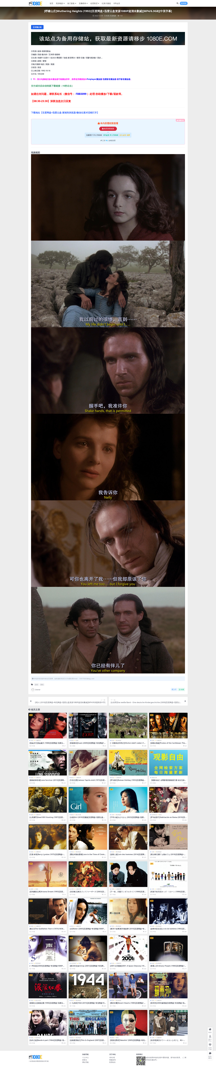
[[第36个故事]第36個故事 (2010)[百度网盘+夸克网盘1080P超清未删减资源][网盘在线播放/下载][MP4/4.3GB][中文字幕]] (128, 911)
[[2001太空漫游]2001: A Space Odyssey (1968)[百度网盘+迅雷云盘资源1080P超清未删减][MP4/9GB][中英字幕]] (128, 948)
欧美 (107, 16)
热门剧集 (71, 3)
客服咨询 (112, 1060)
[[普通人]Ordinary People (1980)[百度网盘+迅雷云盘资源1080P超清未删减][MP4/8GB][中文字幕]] (168, 948)
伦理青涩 (94, 3)
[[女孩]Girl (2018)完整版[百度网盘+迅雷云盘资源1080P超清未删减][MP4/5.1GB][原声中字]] (88, 800)
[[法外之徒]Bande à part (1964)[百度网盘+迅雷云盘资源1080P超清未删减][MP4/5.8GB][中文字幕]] (47, 1023)
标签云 (84, 1060)
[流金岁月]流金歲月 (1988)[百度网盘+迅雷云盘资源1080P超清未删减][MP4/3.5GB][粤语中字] (47, 744)
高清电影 (59, 3)
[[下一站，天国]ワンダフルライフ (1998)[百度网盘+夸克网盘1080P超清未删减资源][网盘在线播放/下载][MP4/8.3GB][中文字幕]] (128, 874)
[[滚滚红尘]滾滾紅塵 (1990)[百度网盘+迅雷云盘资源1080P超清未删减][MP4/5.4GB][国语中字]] (47, 985)
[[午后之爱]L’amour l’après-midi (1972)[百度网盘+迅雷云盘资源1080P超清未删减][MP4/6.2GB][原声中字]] (88, 763)
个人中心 (85, 1057)
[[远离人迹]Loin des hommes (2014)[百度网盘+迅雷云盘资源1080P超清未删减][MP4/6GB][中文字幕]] (128, 837)
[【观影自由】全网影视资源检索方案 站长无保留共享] (168, 763)
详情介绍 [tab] (38, 27)
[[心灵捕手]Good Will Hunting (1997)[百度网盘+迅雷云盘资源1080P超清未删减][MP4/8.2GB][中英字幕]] (47, 800)
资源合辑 (154, 778)
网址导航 (85, 1062)
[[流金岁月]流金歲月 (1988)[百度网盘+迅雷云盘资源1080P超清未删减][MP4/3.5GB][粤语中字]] (47, 725)
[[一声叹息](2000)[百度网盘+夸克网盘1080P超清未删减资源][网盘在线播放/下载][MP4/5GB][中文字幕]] (47, 948)
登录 (184, 3)
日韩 (112, 815)
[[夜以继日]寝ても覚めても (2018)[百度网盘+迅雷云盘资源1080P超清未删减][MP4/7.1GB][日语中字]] (168, 837)
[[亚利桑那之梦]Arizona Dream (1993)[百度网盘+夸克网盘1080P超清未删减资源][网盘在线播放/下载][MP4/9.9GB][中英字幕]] (47, 874)
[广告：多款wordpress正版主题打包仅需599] (108, 39)
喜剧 (36, 889)
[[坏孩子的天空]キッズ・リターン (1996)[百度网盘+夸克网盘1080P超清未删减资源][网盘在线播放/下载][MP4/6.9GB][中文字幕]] (168, 874)
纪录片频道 (106, 3)
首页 (51, 3)
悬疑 (72, 740)
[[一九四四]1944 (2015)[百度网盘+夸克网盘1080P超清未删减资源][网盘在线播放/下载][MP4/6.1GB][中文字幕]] (88, 985)
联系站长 (112, 1062)
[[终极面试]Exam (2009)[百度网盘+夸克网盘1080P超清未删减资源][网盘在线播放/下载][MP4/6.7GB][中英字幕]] (88, 725)
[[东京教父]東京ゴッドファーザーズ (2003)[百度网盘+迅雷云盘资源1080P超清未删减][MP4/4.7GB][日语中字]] (88, 874)
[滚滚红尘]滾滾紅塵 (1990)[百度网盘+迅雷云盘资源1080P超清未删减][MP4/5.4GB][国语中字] (47, 1004)
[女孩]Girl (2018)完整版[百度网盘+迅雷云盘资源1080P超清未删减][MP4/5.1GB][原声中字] (87, 818)
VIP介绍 (112, 1057)
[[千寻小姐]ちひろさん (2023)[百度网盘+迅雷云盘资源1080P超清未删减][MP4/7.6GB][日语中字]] (128, 800)
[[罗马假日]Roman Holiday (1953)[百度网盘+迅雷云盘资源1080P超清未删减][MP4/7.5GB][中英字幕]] (128, 763)
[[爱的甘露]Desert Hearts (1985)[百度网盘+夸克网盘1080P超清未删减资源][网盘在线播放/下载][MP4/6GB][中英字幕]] (128, 985)
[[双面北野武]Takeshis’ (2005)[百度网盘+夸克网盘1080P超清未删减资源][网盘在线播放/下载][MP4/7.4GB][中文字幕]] (128, 1023)
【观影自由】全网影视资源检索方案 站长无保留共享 (168, 781)
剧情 (36, 685)
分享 (174, 689)
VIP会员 (117, 3)
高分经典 (78, 815)
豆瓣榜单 (82, 3)
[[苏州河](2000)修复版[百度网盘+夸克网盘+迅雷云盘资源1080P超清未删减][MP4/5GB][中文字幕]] (168, 985)
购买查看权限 (109, 129)
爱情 (41, 685)
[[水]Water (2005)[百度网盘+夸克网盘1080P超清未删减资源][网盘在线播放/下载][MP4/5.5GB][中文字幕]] (88, 911)
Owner (37, 689)
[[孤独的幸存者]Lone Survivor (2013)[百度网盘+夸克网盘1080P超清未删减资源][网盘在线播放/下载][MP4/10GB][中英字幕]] (47, 763)
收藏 (182, 689)
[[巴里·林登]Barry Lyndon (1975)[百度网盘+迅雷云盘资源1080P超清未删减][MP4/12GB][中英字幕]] (47, 837)
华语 (32, 740)
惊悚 (77, 740)
